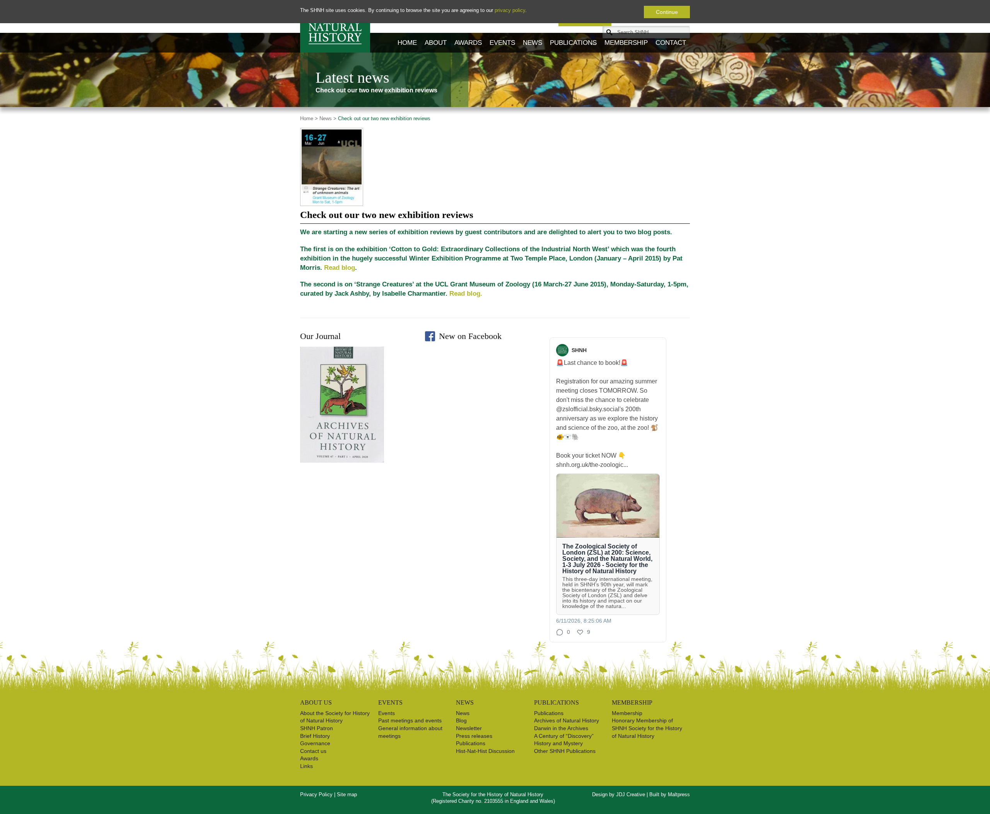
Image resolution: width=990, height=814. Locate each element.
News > (327, 118)
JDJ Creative (630, 794)
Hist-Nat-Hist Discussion (485, 751)
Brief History (315, 736)
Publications (573, 42)
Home (407, 42)
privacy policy (510, 10)
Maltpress (679, 794)
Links (306, 766)
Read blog (339, 267)
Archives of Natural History (566, 720)
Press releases (474, 736)
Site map (347, 794)
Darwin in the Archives (561, 728)
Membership (626, 42)
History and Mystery (558, 743)
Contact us (313, 751)
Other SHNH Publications (565, 751)
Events (502, 42)
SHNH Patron (316, 728)
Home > (309, 118)
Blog (461, 720)
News (532, 42)
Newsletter (469, 728)
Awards (468, 42)
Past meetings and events (410, 720)
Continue (667, 12)
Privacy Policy (316, 794)
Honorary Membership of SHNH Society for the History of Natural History (647, 728)
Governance (315, 743)
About (436, 42)
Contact (670, 42)
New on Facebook (470, 336)
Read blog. (465, 293)
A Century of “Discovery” (564, 736)
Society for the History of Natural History (335, 26)
